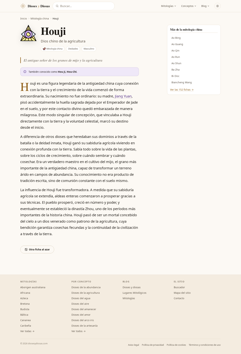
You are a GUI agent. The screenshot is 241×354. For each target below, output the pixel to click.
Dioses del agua (80, 298)
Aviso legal (133, 344)
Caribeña (25, 325)
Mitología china (40, 18)
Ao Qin (175, 50)
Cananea (25, 320)
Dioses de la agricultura (85, 292)
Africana (25, 292)
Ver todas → (27, 331)
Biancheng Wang (181, 82)
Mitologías (167, 6)
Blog (204, 6)
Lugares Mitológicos (134, 292)
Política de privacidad (153, 344)
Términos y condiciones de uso (205, 344)
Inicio (23, 18)
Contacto (179, 298)
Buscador (179, 287)
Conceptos (187, 6)
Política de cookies (176, 344)
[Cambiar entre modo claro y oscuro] (217, 6)
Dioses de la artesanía (84, 325)
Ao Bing (176, 37)
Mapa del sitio (182, 292)
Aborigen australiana (32, 287)
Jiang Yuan (123, 96)
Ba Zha (175, 69)
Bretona (25, 303)
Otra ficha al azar (39, 249)
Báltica (24, 314)
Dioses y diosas (132, 287)
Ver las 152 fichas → (182, 89)
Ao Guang (177, 44)
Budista (24, 309)
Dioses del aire (80, 303)
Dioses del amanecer (83, 309)
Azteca (24, 298)
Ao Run (175, 57)
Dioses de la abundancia (86, 287)
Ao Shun (176, 63)
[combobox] (86, 6)
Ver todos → (78, 331)
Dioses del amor (81, 314)
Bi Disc (175, 76)
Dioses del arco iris (82, 320)
